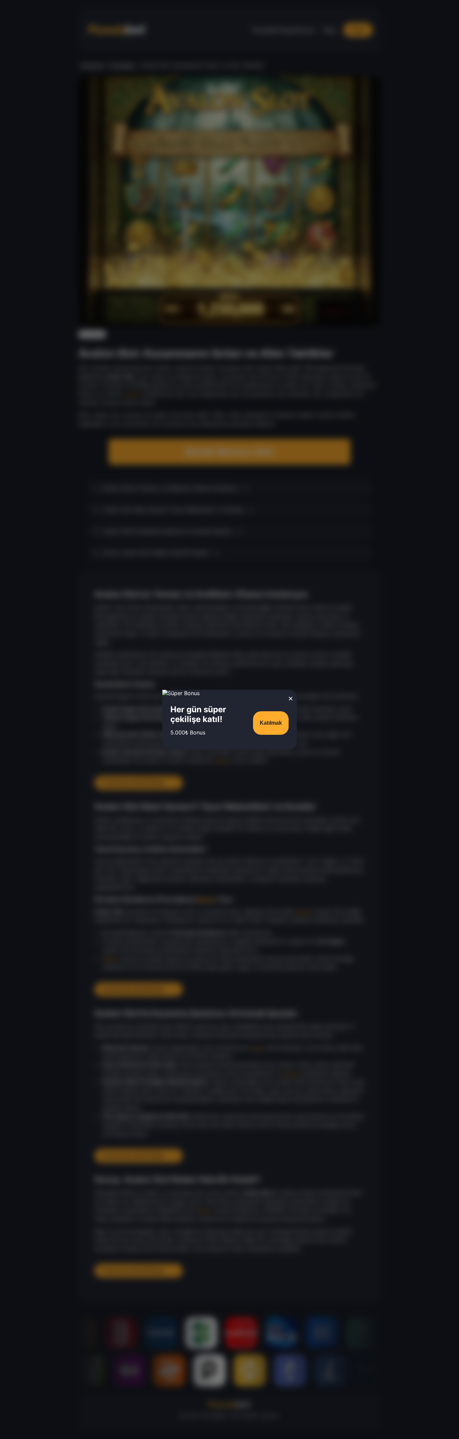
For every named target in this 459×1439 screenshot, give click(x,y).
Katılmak (271, 723)
